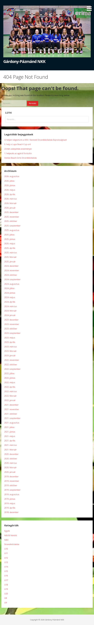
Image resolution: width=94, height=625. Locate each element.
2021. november (11, 409)
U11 (6, 553)
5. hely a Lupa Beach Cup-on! (17, 144)
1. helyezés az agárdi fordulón (18, 153)
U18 (6, 584)
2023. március (10, 346)
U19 (6, 589)
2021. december (11, 404)
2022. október (10, 364)
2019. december (11, 476)
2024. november (11, 270)
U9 (5, 602)
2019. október (10, 485)
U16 (6, 575)
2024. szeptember (12, 279)
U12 (6, 557)
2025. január (10, 261)
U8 (5, 598)
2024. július (9, 288)
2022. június (9, 378)
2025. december (11, 212)
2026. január (10, 207)
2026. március (10, 198)
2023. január (10, 355)
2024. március (10, 306)
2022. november (11, 360)
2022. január (10, 400)
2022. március (10, 391)
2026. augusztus (11, 176)
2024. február (10, 310)
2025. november (11, 216)
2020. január (10, 472)
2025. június (9, 239)
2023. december (11, 319)
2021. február (10, 449)
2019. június (9, 499)
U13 (6, 562)
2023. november (11, 324)
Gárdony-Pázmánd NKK (24, 61)
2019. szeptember (12, 490)
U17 (6, 580)
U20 (6, 593)
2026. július (9, 181)
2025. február (10, 257)
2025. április (9, 248)
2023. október (10, 328)
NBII (6, 540)
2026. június (9, 185)
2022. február (10, 395)
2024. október (10, 275)
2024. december (11, 266)
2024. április (9, 302)
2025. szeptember (12, 225)
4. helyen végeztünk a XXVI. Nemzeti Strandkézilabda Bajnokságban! (35, 140)
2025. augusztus (11, 230)
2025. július (9, 234)
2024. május (9, 297)
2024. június (9, 293)
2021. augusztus (11, 422)
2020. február (10, 467)
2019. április (9, 507)
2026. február (10, 203)
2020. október (10, 458)
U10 (6, 548)
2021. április (9, 440)
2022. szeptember (12, 369)
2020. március (10, 463)
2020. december (11, 454)
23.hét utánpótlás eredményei (18, 149)
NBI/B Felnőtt (10, 535)
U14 (6, 566)
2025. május (9, 243)
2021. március (10, 445)
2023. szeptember (12, 333)
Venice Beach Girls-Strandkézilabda (20, 158)
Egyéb (7, 531)
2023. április (9, 342)
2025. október (10, 221)
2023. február (10, 351)
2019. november (11, 481)
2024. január (10, 315)
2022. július (9, 373)
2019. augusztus (11, 494)
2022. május (9, 382)
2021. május (9, 436)
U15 (6, 571)
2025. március (10, 252)
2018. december (11, 512)
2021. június (9, 431)
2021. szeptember (12, 418)
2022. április (9, 387)
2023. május (9, 337)
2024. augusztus (11, 284)
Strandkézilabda (11, 544)
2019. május (9, 503)
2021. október (10, 413)
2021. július (9, 427)
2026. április (9, 194)
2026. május (9, 190)
